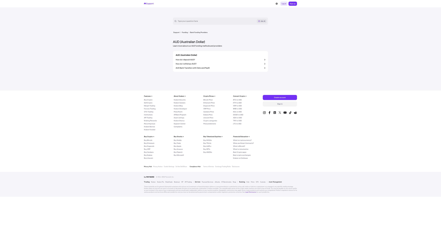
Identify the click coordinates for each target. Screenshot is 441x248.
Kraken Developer (180, 109)
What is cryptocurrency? (242, 140)
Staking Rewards (150, 121)
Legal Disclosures (250, 192)
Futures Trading (150, 109)
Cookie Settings (169, 167)
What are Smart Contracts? (243, 143)
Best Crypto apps (239, 152)
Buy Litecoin (148, 158)
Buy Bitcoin (148, 140)
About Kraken (180, 96)
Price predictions (209, 124)
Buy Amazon (178, 149)
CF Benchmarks (226, 182)
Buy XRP (147, 149)
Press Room (178, 112)
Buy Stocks (179, 136)
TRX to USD (237, 121)
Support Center (179, 124)
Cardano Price (208, 112)
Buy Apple (177, 146)
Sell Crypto (148, 103)
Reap (234, 182)
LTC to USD (237, 124)
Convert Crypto (239, 96)
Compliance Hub (195, 167)
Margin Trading (149, 106)
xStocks (217, 182)
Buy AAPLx (207, 146)
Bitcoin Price (208, 100)
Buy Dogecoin (149, 146)
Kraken (153, 182)
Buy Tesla (177, 143)
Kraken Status (179, 121)
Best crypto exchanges (242, 155)
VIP (182, 182)
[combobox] (216, 21)
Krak (247, 182)
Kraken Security (180, 100)
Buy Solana (148, 155)
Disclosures (235, 167)
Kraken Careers (179, 103)
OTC (257, 182)
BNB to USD (237, 109)
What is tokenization (240, 149)
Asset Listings (179, 118)
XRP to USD (237, 106)
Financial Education (241, 136)
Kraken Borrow (149, 127)
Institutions (148, 115)
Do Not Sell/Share (181, 167)
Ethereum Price (209, 103)
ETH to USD (237, 103)
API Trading (148, 118)
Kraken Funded (149, 130)
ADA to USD (237, 118)
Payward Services (207, 182)
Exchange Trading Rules (223, 167)
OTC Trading (148, 112)
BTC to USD (237, 100)
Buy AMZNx (207, 152)
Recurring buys (149, 124)
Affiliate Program (180, 115)
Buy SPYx (206, 149)
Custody (263, 182)
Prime (252, 182)
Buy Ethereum (149, 143)
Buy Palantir (178, 152)
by (149, 177)
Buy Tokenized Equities (212, 136)
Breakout (177, 182)
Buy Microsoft (179, 155)
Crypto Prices (209, 96)
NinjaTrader (169, 182)
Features (148, 96)
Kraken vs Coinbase (240, 158)
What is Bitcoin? (239, 146)
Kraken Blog (178, 106)
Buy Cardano (149, 152)
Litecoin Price (208, 118)
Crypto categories (210, 121)
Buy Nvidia (177, 140)
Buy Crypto (148, 100)
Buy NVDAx (207, 140)
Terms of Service (208, 167)
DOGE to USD (238, 115)
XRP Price (207, 109)
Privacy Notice (158, 167)
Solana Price (207, 115)
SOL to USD (237, 112)
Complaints (178, 127)
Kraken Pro (160, 182)
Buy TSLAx (207, 143)
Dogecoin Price (209, 106)
